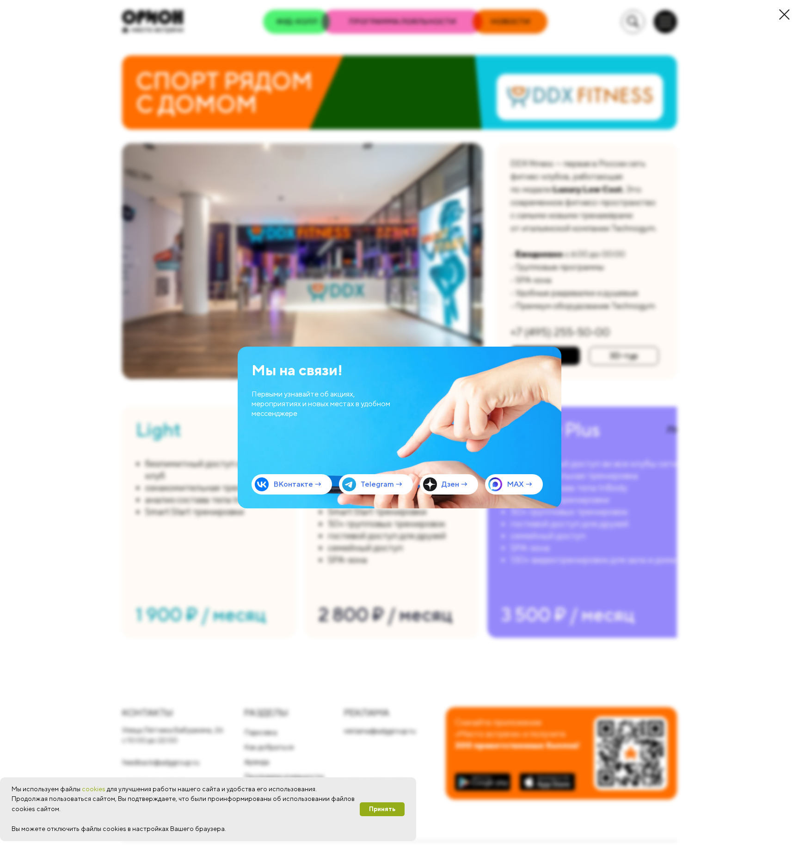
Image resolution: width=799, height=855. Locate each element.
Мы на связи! (297, 370)
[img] (399, 427)
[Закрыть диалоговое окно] (784, 14)
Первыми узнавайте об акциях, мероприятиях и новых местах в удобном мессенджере (321, 404)
